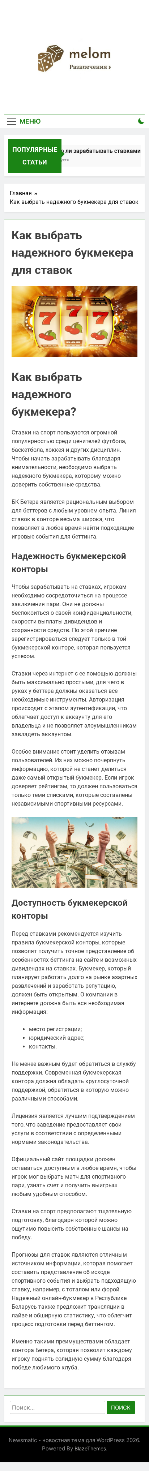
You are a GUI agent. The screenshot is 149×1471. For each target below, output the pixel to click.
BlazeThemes (90, 1448)
